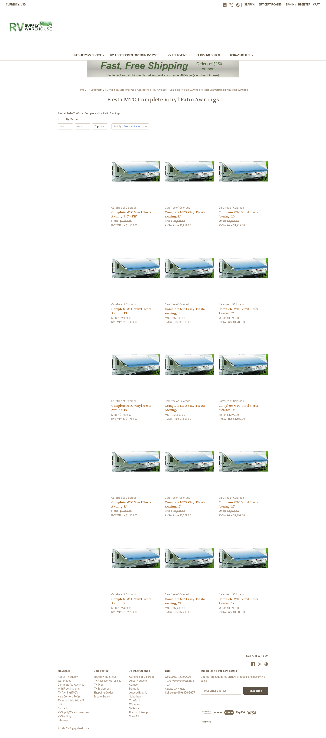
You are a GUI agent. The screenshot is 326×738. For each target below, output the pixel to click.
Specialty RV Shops (87, 55)
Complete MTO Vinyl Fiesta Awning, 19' (131, 311)
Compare (135, 171)
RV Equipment (177, 55)
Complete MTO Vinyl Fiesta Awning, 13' (185, 408)
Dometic (134, 688)
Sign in (290, 4)
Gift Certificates (270, 4)
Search (249, 4)
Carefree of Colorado (142, 676)
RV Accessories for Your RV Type (134, 55)
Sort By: (118, 126)
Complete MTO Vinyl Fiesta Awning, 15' (238, 601)
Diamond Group (138, 712)
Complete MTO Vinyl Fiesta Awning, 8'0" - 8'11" (131, 215)
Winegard (135, 704)
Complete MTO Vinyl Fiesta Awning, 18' (185, 311)
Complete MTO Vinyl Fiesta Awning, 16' (131, 408)
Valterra (134, 708)
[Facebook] (225, 5)
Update (99, 126)
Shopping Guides (208, 55)
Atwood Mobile (138, 692)
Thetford (134, 700)
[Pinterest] (238, 5)
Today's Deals (240, 55)
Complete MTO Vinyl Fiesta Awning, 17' (238, 311)
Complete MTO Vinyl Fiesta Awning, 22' (238, 505)
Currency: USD (16, 4)
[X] (231, 5)
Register (304, 4)
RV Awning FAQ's (68, 692)
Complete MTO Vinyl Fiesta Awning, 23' (185, 601)
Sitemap (63, 720)
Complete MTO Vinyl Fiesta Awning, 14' (238, 408)
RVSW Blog (64, 716)
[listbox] (136, 126)
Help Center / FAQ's (69, 696)
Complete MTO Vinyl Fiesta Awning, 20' (238, 215)
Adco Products (138, 680)
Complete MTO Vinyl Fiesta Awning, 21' (185, 215)
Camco (133, 684)
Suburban (135, 696)
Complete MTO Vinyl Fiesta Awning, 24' (131, 601)
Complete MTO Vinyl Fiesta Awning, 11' (131, 505)
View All (134, 716)
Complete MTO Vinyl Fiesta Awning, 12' (185, 505)
